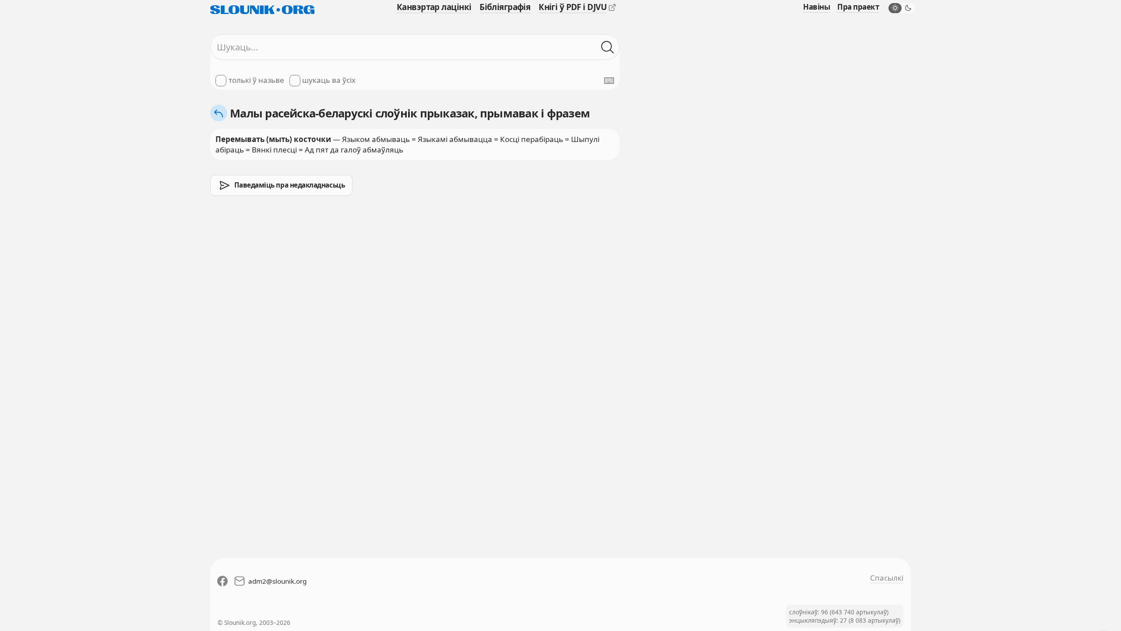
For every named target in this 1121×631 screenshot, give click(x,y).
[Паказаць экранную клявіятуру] (609, 80)
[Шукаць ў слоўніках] (608, 47)
